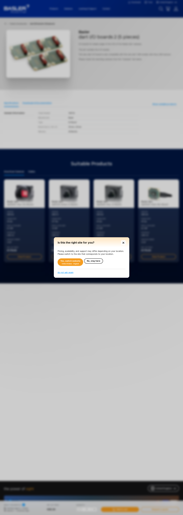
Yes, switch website (70, 262)
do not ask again (65, 272)
